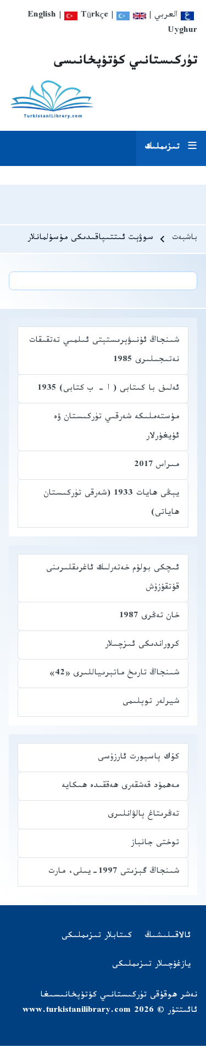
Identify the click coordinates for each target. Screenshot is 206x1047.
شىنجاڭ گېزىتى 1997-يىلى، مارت (113, 872)
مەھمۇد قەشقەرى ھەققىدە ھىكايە (120, 786)
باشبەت (184, 238)
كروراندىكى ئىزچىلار (142, 645)
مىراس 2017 (156, 465)
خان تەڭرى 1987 (149, 617)
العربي (167, 16)
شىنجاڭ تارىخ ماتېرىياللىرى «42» (114, 674)
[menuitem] (167, 937)
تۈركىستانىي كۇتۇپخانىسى (125, 62)
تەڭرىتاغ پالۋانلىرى (143, 815)
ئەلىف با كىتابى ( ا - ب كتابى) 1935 (108, 389)
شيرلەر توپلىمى (151, 702)
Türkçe (92, 16)
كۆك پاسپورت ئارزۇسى (138, 758)
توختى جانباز (155, 844)
